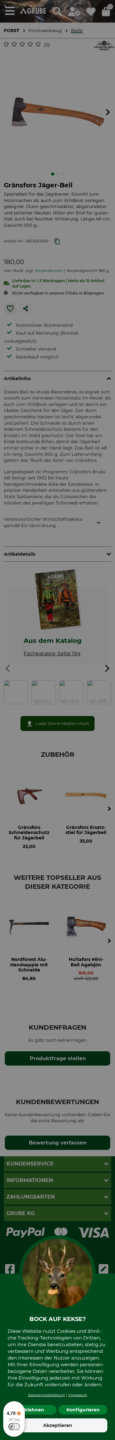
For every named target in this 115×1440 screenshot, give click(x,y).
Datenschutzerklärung (46, 1395)
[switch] (14, 1426)
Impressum (77, 1395)
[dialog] (57, 720)
